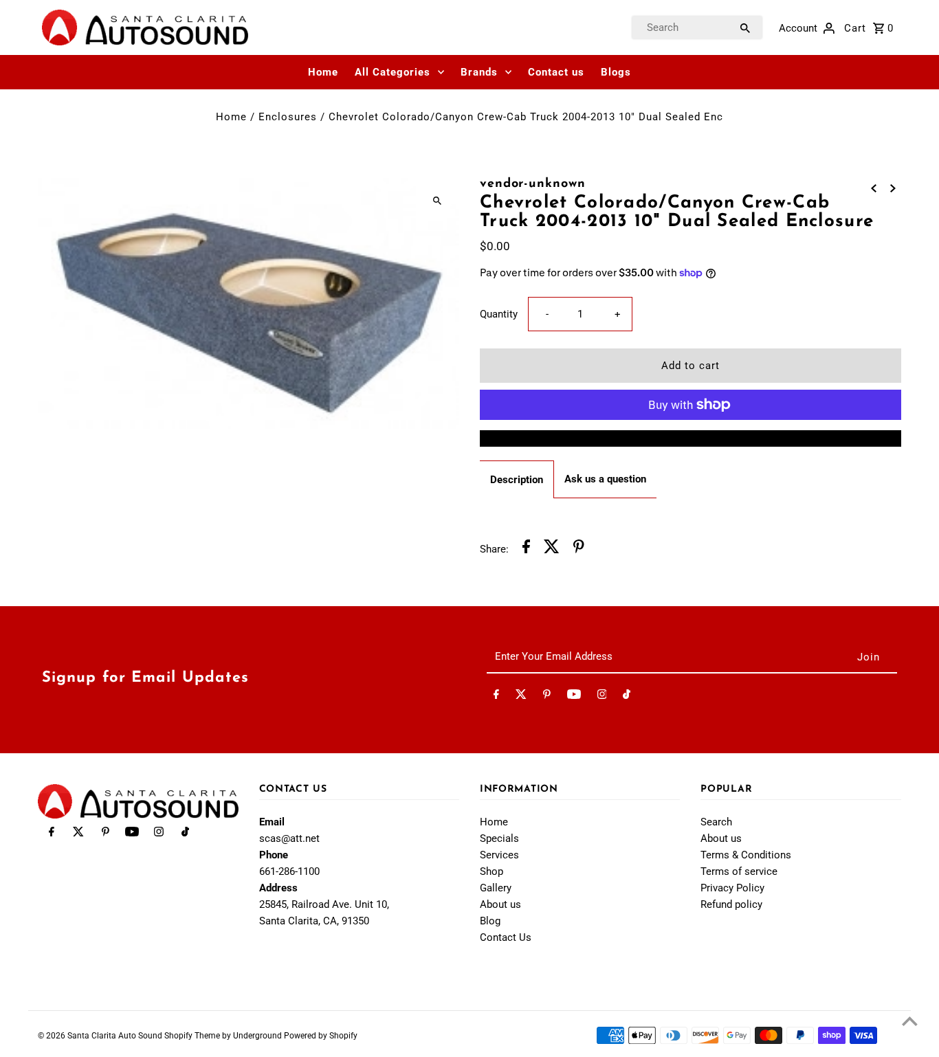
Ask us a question (605, 479)
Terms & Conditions (745, 855)
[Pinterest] (547, 697)
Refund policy (731, 904)
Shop (491, 871)
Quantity (499, 314)
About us (500, 904)
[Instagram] (602, 697)
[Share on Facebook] (526, 548)
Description (516, 480)
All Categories (392, 72)
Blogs (616, 72)
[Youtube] (574, 697)
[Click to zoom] (436, 200)
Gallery (495, 888)
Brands (479, 72)
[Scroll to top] (909, 1020)
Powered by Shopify (320, 1036)
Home (323, 72)
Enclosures (287, 117)
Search (716, 822)
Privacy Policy (732, 888)
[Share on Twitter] (552, 548)
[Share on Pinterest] (578, 548)
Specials (499, 838)
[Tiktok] (626, 697)
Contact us (556, 72)
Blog (490, 921)
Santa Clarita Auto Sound (115, 1036)
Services (499, 855)
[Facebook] (496, 697)
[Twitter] (521, 697)
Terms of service (738, 871)
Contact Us (505, 937)
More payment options (690, 438)
